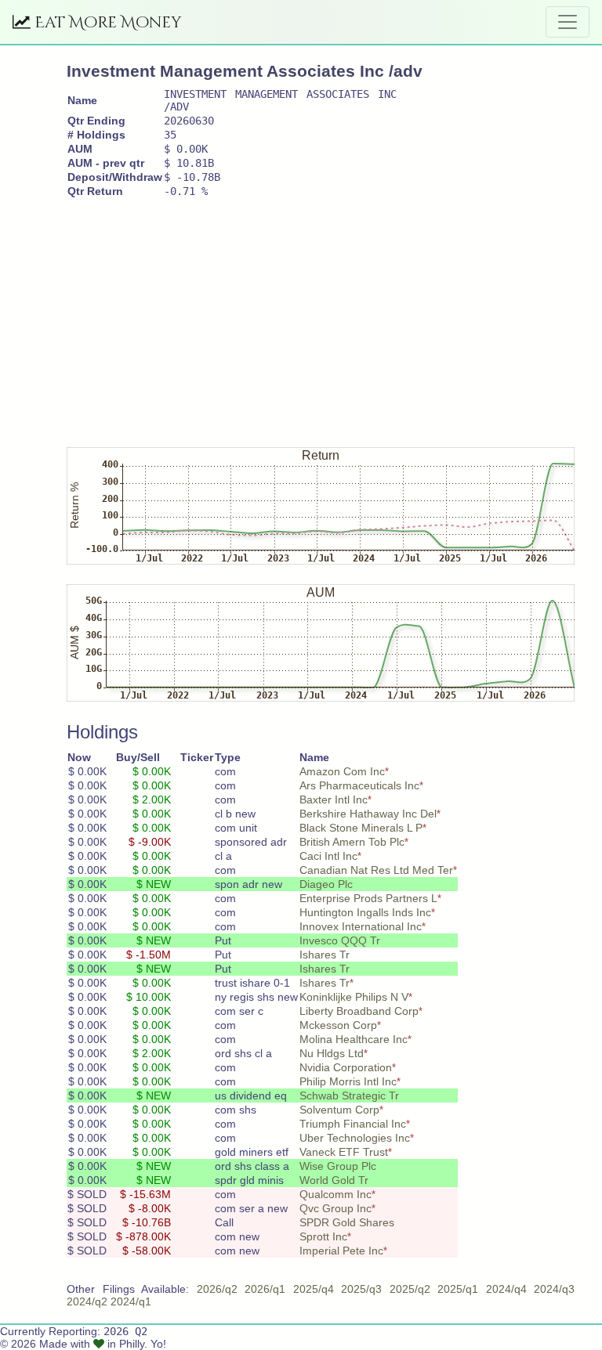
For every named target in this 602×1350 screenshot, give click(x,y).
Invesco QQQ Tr (339, 940)
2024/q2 (87, 1301)
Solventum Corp (339, 1109)
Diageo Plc (326, 884)
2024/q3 (554, 1289)
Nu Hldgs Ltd (331, 1053)
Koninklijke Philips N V (353, 997)
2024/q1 (131, 1301)
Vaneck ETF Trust (343, 1152)
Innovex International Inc (360, 926)
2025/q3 (361, 1289)
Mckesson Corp (338, 1025)
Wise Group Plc (337, 1166)
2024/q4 (506, 1289)
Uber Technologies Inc (354, 1138)
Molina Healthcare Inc (353, 1039)
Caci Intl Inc (328, 856)
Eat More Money (106, 22)
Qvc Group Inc (335, 1208)
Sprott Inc (323, 1236)
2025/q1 (457, 1289)
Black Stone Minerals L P (360, 827)
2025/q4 (313, 1289)
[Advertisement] (334, 315)
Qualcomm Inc (335, 1194)
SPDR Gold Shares (346, 1222)
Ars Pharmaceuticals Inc (359, 785)
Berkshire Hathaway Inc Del (368, 813)
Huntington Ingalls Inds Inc (365, 912)
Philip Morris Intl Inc (348, 1081)
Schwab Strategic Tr (349, 1095)
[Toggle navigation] (567, 22)
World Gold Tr (333, 1180)
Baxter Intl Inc (333, 799)
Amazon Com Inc (342, 771)
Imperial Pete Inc (341, 1250)
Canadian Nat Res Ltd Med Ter (376, 870)
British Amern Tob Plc (351, 842)
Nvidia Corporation (345, 1067)
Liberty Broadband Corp (359, 1011)
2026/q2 (217, 1289)
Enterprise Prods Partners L (368, 898)
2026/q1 (265, 1289)
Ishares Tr (324, 954)
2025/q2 (410, 1289)
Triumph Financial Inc (352, 1123)
